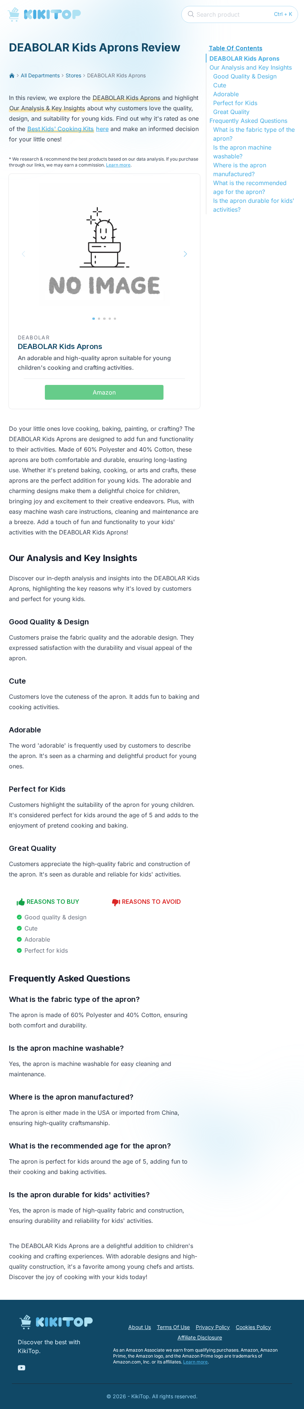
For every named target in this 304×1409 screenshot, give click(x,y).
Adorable (226, 94)
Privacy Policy (213, 1327)
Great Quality (231, 111)
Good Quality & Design (245, 76)
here (102, 128)
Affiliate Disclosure (200, 1337)
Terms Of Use (173, 1327)
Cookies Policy (253, 1327)
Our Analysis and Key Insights (250, 67)
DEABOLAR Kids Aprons (244, 58)
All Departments (40, 75)
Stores (73, 75)
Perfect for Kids (235, 103)
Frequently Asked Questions (248, 120)
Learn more (118, 165)
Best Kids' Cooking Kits (60, 128)
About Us (139, 1327)
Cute (219, 85)
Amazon (104, 392)
